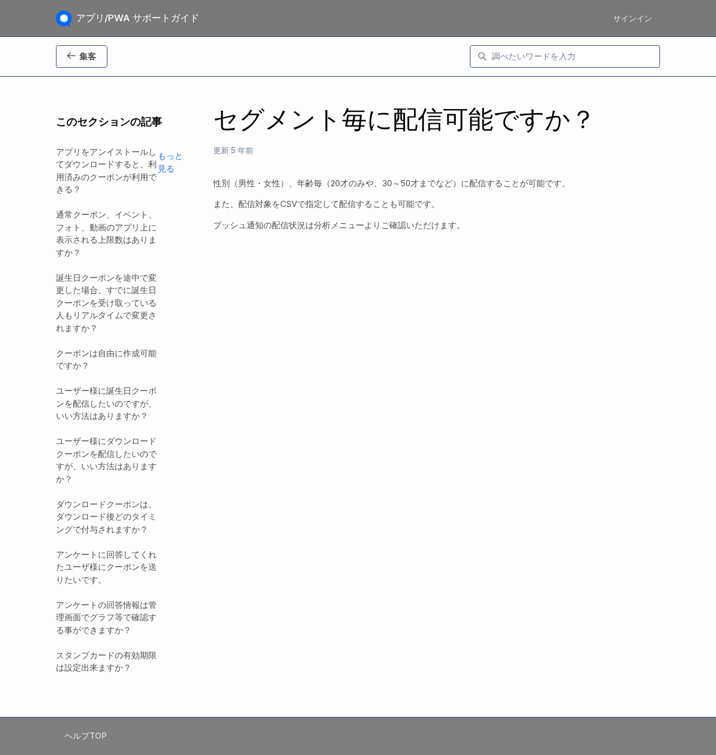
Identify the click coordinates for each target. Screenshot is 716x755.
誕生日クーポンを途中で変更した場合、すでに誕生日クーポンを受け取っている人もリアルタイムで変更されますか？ (106, 302)
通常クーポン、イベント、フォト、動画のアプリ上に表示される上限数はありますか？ (106, 233)
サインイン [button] (632, 18)
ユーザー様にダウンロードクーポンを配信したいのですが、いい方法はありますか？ (106, 460)
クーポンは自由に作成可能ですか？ (106, 359)
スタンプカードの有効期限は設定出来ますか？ (106, 661)
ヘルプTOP (85, 735)
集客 (87, 56)
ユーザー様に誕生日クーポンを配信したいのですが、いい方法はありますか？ (106, 403)
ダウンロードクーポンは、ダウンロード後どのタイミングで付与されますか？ (106, 517)
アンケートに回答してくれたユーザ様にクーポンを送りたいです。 (106, 567)
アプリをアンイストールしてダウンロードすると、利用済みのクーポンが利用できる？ (106, 171)
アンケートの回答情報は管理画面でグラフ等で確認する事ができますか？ (106, 617)
